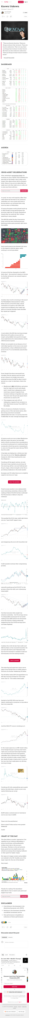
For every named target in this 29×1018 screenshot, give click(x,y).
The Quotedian (8, 11)
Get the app (21, 1011)
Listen (25, 12)
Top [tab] (3, 954)
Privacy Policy (15, 998)
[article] (14, 962)
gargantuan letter (17, 175)
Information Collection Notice (19, 996)
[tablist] (7, 937)
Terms (19, 1006)
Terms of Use (22, 995)
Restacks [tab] (10, 937)
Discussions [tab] (12, 954)
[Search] (26, 954)
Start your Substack (11, 1011)
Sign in (26, 2)
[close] (25, 970)
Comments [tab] (4, 937)
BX (13, 386)
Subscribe (21, 2)
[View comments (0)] (7, 16)
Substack (7, 1015)
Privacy (15, 1006)
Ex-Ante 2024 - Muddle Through (11, 958)
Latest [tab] (6, 954)
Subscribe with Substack (15, 992)
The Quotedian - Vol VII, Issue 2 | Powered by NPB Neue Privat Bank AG (10, 961)
